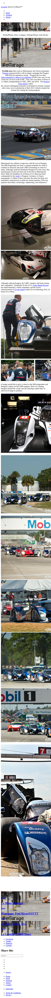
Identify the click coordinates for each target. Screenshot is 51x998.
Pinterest (9, 943)
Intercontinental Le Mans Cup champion (16, 77)
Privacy (8, 995)
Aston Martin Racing (41, 285)
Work (8, 13)
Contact (9, 985)
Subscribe (9, 989)
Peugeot (5, 73)
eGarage (4, 7)
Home (8, 976)
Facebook (9, 939)
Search (8, 972)
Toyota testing (19, 290)
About (8, 17)
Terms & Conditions (13, 993)
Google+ (9, 945)
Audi (18, 176)
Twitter (8, 941)
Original (9, 15)
